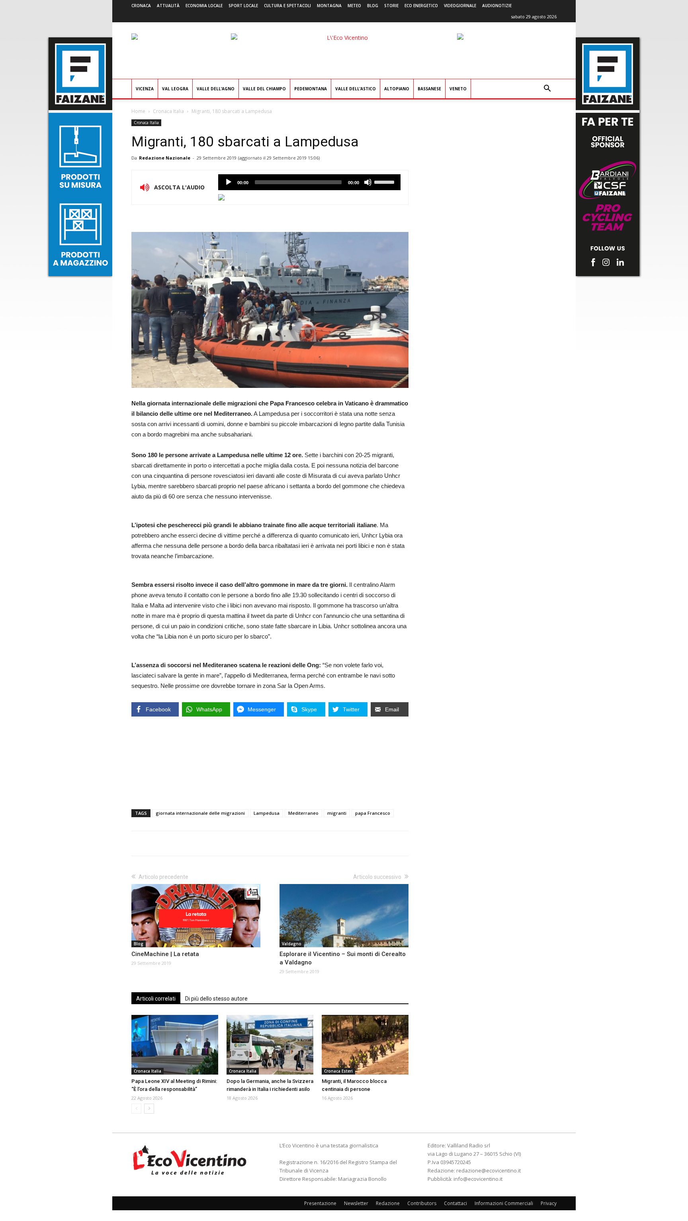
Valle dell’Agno (216, 89)
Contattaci (455, 1203)
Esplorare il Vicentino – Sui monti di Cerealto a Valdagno (343, 958)
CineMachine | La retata (165, 954)
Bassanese (429, 89)
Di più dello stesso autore (216, 998)
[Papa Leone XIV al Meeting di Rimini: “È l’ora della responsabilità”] (174, 1045)
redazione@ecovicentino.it (488, 1170)
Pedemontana (310, 89)
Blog (372, 5)
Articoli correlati (156, 998)
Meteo (354, 5)
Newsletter (356, 1203)
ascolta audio (229, 182)
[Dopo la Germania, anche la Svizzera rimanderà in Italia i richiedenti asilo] (270, 1045)
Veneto (458, 89)
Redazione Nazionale (164, 158)
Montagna (329, 5)
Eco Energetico (421, 5)
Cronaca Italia (168, 111)
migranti (336, 813)
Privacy (549, 1203)
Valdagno (291, 943)
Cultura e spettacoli (287, 5)
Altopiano (396, 89)
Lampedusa (267, 813)
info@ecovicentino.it (477, 1178)
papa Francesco (372, 813)
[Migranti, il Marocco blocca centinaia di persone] (365, 1045)
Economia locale (204, 5)
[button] (547, 89)
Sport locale (243, 5)
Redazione (388, 1203)
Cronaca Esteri (338, 1071)
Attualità (168, 5)
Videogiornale (460, 5)
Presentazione (320, 1203)
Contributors (421, 1203)
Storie (391, 5)
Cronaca (141, 5)
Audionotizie (497, 5)
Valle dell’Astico (355, 89)
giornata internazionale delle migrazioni (200, 813)
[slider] (385, 181)
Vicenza (145, 89)
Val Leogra (175, 89)
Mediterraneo (303, 813)
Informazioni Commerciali (504, 1203)
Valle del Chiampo (264, 89)
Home (138, 111)
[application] (309, 182)
